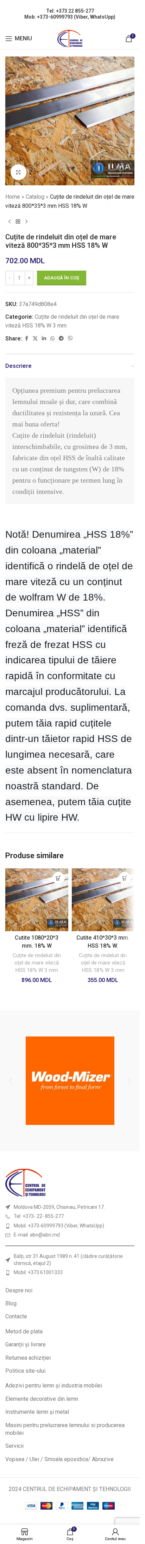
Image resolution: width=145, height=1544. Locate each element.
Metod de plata (24, 1331)
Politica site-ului (25, 1370)
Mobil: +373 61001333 (38, 1272)
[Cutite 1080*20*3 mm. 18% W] (36, 899)
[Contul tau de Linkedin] (44, 338)
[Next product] (26, 221)
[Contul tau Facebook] (26, 338)
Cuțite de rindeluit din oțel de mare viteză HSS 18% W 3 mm (37, 963)
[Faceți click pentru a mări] (18, 172)
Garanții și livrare (25, 1344)
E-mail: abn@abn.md (37, 1235)
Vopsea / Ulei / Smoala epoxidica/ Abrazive (59, 1459)
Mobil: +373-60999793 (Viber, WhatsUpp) (59, 1225)
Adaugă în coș (61, 277)
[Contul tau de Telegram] (61, 338)
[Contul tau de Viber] (70, 338)
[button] (58, 878)
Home (12, 196)
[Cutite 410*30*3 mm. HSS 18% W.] (103, 899)
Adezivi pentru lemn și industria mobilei (53, 1385)
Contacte (16, 1316)
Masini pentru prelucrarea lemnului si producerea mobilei (65, 1429)
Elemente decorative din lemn (41, 1399)
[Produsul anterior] (9, 221)
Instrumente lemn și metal (37, 1412)
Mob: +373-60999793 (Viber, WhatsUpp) (69, 17)
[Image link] (25, 1182)
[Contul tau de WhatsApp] (52, 338)
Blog (11, 1303)
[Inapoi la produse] (18, 221)
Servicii (14, 1446)
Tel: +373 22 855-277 (70, 11)
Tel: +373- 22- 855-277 (39, 1216)
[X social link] (35, 338)
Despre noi (18, 1290)
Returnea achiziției (28, 1357)
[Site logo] (69, 38)
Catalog (35, 196)
